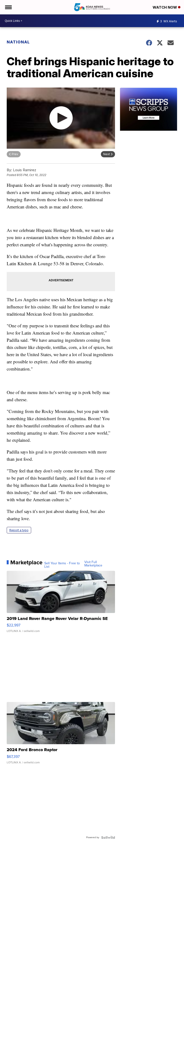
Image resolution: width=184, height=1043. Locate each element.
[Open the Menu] (8, 7)
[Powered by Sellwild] (108, 837)
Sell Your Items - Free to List (62, 565)
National (18, 42)
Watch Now (165, 7)
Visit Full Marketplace (93, 563)
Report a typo (19, 530)
